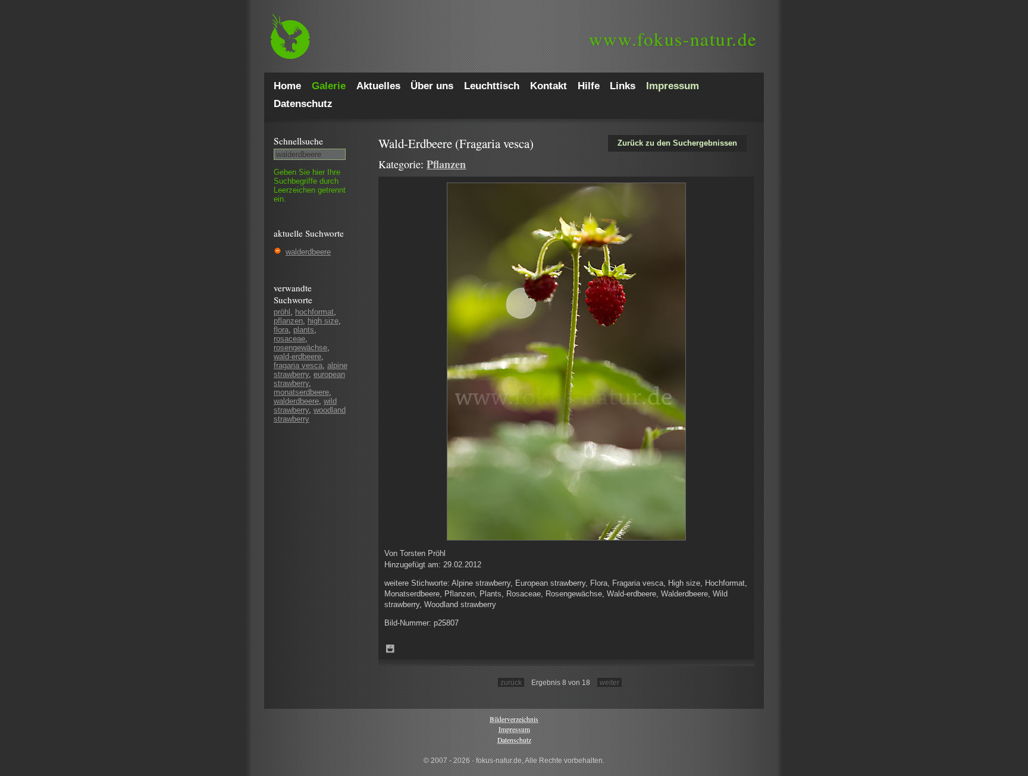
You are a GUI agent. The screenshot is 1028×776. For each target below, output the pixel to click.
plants (303, 329)
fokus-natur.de (673, 38)
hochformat (314, 311)
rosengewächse (300, 347)
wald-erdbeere (297, 356)
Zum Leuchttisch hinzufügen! (390, 649)
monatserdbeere (301, 392)
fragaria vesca (298, 365)
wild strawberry (305, 405)
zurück (511, 682)
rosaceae (289, 338)
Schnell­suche (298, 141)
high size (323, 320)
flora (281, 329)
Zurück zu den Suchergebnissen (677, 143)
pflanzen (288, 320)
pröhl (282, 311)
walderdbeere (308, 251)
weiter (609, 682)
